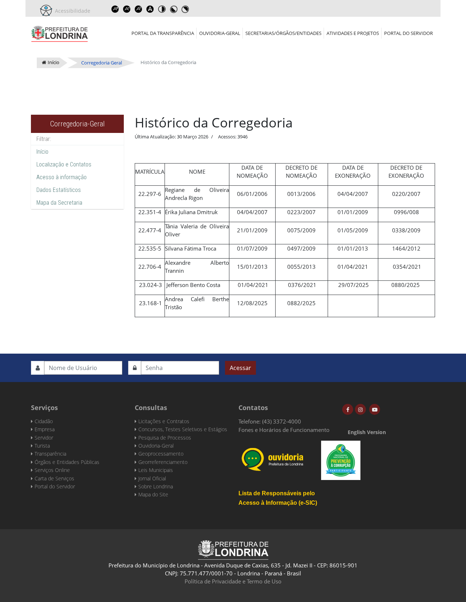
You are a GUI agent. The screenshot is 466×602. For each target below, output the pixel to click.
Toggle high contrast (161, 9)
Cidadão (44, 421)
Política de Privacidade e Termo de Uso (233, 581)
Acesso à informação (61, 177)
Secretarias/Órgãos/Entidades (283, 33)
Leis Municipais (155, 470)
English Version (367, 432)
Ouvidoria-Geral (219, 33)
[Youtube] (374, 409)
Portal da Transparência (162, 33)
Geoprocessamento (160, 453)
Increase (115, 9)
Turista (42, 445)
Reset (138, 9)
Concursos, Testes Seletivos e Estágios (182, 429)
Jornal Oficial (152, 478)
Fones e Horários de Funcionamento (283, 429)
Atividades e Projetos (353, 33)
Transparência (50, 453)
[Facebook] (347, 409)
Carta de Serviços (54, 478)
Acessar (240, 368)
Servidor (44, 437)
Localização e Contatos (63, 164)
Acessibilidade (71, 10)
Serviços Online (52, 470)
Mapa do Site (153, 494)
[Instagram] (360, 409)
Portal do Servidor (408, 33)
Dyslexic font (150, 9)
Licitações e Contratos (163, 421)
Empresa (45, 429)
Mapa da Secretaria (59, 202)
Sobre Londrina (155, 486)
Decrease (127, 9)
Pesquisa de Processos (164, 437)
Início (42, 151)
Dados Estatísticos (58, 189)
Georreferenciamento (162, 462)
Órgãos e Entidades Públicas (67, 462)
